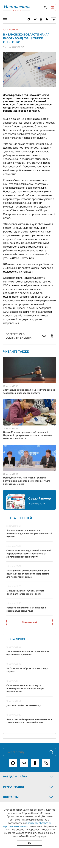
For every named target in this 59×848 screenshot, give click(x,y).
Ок (29, 842)
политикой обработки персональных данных (27, 824)
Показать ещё (29, 622)
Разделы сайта (15, 776)
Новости (14, 29)
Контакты (11, 797)
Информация (13, 786)
